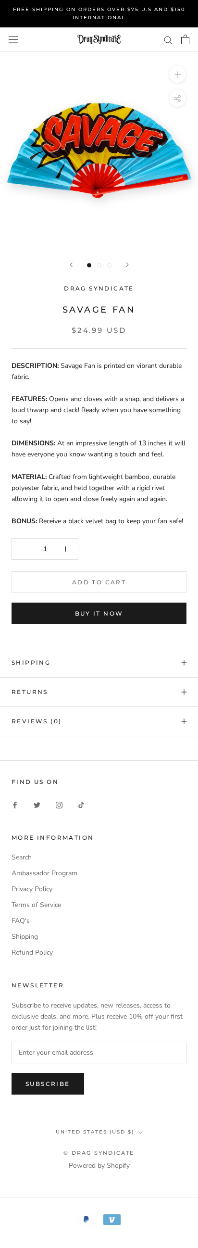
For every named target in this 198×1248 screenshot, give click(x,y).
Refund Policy (32, 952)
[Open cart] (185, 39)
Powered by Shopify (99, 1165)
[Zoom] (177, 74)
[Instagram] (59, 804)
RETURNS (30, 691)
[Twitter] (37, 804)
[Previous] (71, 265)
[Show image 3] (109, 265)
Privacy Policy (32, 889)
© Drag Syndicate (98, 1152)
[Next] (127, 265)
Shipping (25, 936)
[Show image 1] (89, 265)
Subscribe (47, 1083)
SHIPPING (31, 662)
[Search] (168, 40)
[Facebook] (15, 804)
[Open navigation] (13, 39)
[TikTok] (81, 804)
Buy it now (99, 613)
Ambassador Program (44, 873)
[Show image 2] (99, 265)
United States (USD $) (95, 1132)
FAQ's (21, 920)
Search (22, 857)
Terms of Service (36, 904)
